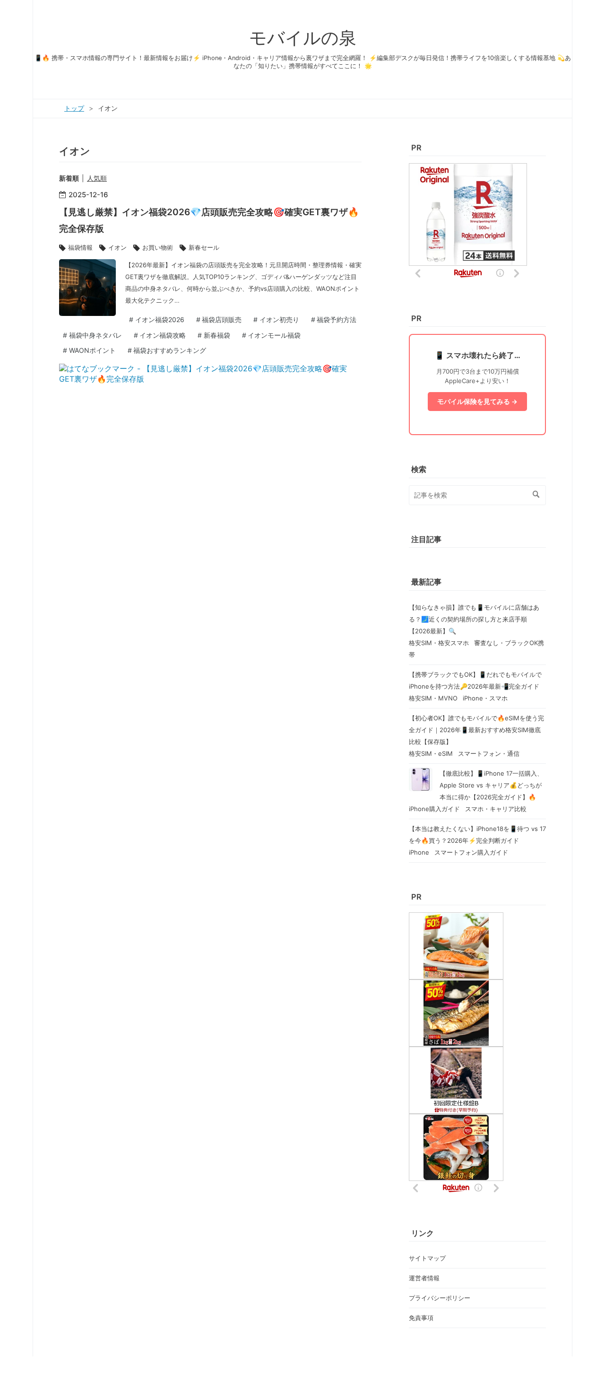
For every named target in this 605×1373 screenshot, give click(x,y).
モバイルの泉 (302, 37)
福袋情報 (80, 247)
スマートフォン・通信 (488, 753)
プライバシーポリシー (439, 1298)
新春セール (204, 247)
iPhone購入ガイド (435, 809)
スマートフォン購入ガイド (471, 852)
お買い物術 (157, 247)
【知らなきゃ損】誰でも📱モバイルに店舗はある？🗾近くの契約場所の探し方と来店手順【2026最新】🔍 (474, 619)
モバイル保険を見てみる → (477, 401)
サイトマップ (427, 1258)
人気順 (97, 178)
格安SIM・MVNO (434, 698)
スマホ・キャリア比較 (496, 809)
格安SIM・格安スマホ (440, 643)
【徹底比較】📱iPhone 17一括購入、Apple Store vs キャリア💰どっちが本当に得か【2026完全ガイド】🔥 (491, 785)
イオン (117, 247)
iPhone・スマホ (485, 698)
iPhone (420, 852)
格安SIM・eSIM (432, 753)
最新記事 (426, 581)
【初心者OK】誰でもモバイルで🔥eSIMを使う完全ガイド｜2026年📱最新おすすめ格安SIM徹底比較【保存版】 (476, 729)
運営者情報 (424, 1278)
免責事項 (421, 1317)
